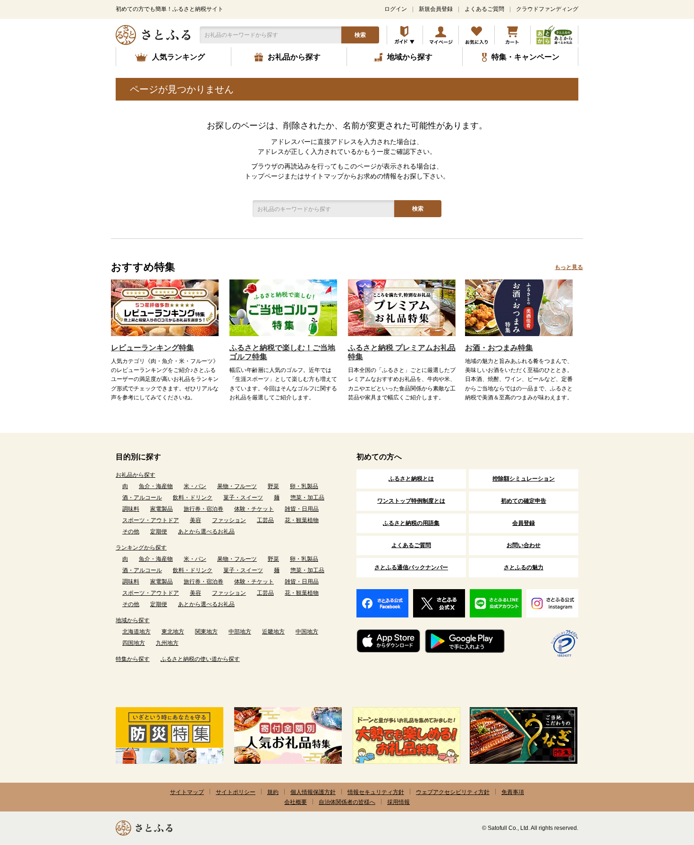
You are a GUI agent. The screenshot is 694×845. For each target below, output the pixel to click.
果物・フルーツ (237, 486)
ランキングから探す (141, 547)
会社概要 (295, 802)
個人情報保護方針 (313, 792)
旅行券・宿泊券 (203, 509)
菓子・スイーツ (243, 497)
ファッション (229, 520)
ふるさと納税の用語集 (411, 523)
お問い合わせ (524, 545)
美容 (195, 520)
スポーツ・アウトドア (150, 520)
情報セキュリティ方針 (375, 792)
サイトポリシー (235, 792)
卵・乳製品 (304, 486)
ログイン (395, 9)
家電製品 (161, 509)
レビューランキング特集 (152, 348)
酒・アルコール (142, 497)
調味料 (130, 509)
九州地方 (167, 643)
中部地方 (240, 631)
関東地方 (206, 631)
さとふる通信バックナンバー (411, 567)
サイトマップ (187, 792)
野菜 (273, 486)
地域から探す (133, 620)
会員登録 (523, 523)
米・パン (195, 486)
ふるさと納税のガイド (405, 34)
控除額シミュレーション (523, 478)
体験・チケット (254, 509)
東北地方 (172, 631)
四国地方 (133, 643)
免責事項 (512, 792)
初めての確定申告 (523, 501)
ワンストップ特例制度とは (411, 501)
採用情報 (398, 802)
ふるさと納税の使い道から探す (200, 659)
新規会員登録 (436, 9)
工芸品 (265, 520)
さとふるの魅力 (523, 567)
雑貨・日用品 (302, 509)
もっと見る (569, 267)
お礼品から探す (135, 475)
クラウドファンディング (547, 9)
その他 (130, 531)
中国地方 (307, 631)
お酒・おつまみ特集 (499, 348)
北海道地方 (136, 631)
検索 (360, 35)
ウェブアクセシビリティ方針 (453, 792)
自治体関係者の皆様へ (347, 802)
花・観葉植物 (302, 520)
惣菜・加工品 (307, 497)
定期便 (158, 531)
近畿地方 (273, 631)
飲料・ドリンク (192, 497)
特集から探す (133, 659)
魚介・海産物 (156, 486)
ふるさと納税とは (411, 478)
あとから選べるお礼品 (206, 531)
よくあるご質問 (484, 9)
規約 (273, 792)
